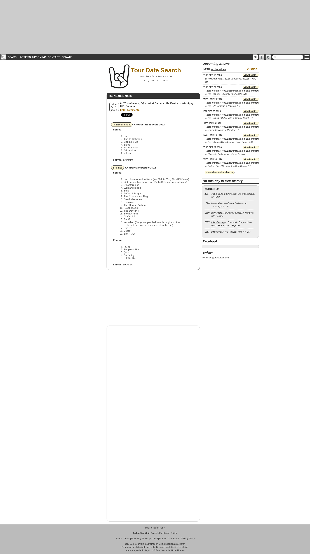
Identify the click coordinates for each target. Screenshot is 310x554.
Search (13, 57)
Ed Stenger (164, 544)
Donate (67, 57)
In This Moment (122, 124)
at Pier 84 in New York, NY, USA (231, 232)
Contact (54, 57)
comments (133, 109)
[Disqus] (153, 374)
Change (252, 69)
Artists (25, 57)
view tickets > (251, 75)
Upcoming (39, 57)
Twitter (174, 533)
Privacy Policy (188, 538)
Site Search (173, 538)
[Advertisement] (155, 27)
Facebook (164, 533)
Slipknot (117, 167)
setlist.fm (128, 159)
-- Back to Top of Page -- (155, 528)
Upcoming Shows (140, 538)
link (122, 109)
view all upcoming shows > (219, 172)
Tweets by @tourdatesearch (215, 257)
